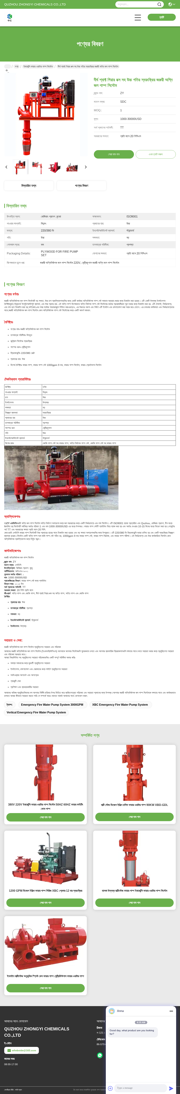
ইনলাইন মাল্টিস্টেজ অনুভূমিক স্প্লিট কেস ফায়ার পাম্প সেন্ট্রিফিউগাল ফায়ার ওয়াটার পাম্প (45, 976)
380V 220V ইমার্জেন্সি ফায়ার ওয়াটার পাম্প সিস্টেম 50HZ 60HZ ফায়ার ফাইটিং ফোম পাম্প (45, 806)
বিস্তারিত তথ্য (28, 185)
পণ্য (16, 66)
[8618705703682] (100, 1055)
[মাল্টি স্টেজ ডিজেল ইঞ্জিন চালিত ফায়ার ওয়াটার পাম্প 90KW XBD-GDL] (134, 773)
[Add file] (110, 1088)
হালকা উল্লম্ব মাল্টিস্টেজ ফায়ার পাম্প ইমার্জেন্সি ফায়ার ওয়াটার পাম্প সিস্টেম (134, 890)
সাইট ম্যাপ (18, 1090)
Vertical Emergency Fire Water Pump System (36, 712)
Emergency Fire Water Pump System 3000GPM (52, 704)
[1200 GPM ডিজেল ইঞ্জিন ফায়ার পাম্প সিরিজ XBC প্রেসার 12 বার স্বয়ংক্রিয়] (45, 858)
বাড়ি (7, 66)
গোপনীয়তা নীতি (9, 1090)
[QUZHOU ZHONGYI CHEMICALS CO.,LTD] (23, 17)
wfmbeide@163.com (24, 1050)
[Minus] (171, 1011)
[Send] (171, 1088)
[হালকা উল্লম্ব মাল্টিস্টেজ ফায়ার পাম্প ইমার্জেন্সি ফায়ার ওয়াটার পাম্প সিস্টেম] (134, 858)
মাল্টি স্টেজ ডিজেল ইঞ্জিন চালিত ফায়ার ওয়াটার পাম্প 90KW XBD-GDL (134, 804)
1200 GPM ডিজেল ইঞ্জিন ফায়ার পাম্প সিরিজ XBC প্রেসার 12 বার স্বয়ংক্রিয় (45, 890)
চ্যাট (162, 17)
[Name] (159, 4)
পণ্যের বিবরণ (81, 185)
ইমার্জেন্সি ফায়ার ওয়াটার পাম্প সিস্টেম (38, 66)
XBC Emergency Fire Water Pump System (120, 704)
